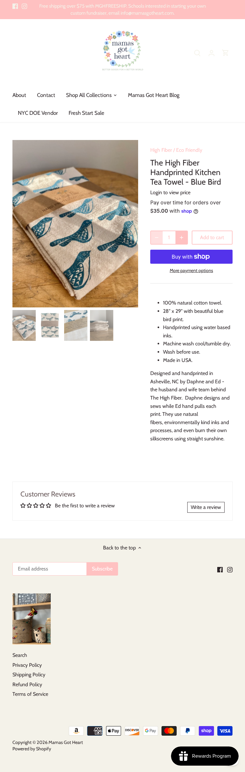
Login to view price (170, 192)
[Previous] (28, 223)
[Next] (122, 223)
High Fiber (161, 150)
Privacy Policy (27, 665)
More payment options (191, 270)
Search (19, 655)
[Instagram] (24, 6)
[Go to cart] (225, 53)
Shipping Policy (28, 675)
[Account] (211, 53)
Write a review (206, 507)
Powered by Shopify (31, 749)
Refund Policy (27, 684)
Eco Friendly (189, 150)
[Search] (197, 53)
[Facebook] (15, 6)
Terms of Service (30, 694)
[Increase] (181, 237)
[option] (75, 223)
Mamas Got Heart (65, 742)
